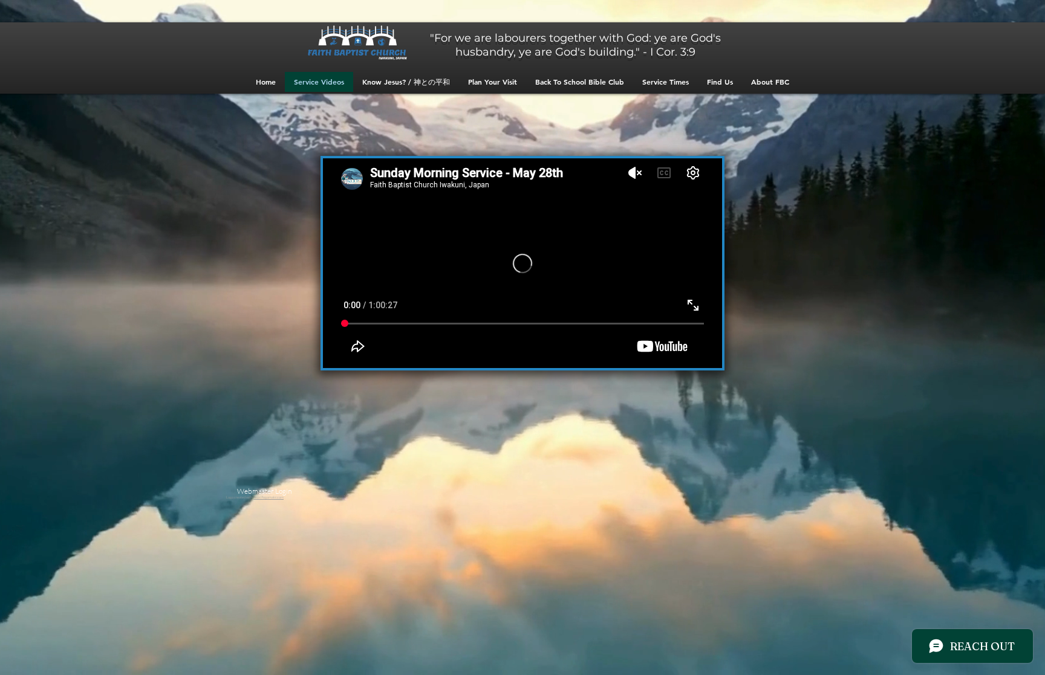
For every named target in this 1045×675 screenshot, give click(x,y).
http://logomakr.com (268, 497)
